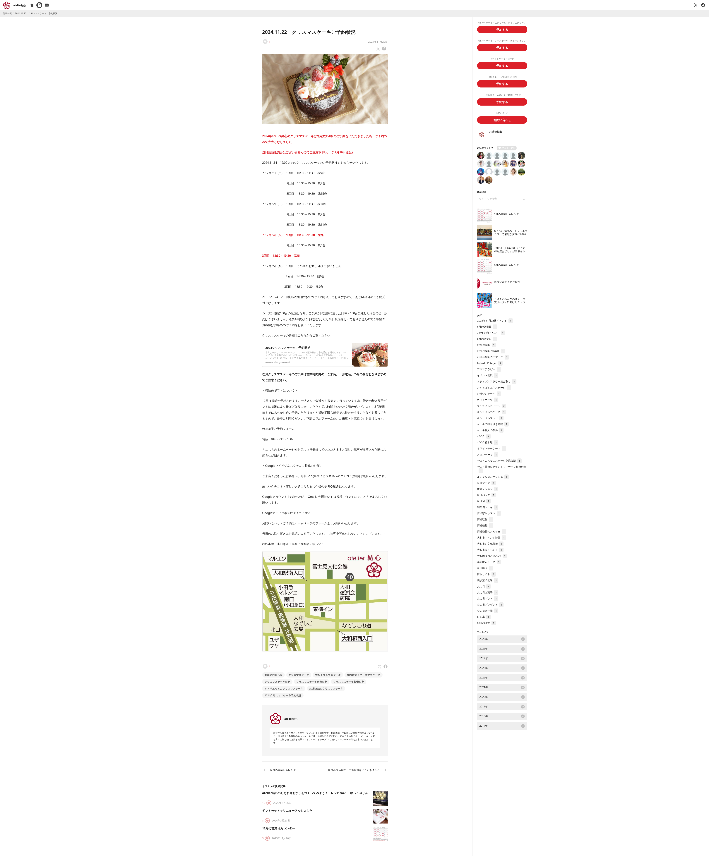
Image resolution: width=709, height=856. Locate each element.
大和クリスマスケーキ (328, 675)
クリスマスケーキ (298, 675)
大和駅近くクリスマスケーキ (363, 675)
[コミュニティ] (47, 5)
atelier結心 (19, 5)
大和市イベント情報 (491, 537)
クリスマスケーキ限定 (277, 681)
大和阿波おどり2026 (491, 556)
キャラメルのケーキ (491, 412)
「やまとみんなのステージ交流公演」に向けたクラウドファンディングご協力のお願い (509, 303)
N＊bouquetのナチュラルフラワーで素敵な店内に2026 (510, 232)
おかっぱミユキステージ (493, 387)
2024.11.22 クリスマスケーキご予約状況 (309, 32)
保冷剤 (483, 501)
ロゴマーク (485, 482)
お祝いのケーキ (488, 393)
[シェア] (703, 5)
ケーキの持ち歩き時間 (492, 424)
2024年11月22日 (378, 41)
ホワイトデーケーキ (491, 448)
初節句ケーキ (487, 507)
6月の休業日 (486, 326)
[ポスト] (696, 5)
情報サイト (485, 574)
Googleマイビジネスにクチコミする (286, 513)
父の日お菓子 (487, 592)
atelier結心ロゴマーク (492, 357)
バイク (483, 436)
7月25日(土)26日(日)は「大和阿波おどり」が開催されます (509, 251)
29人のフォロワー (486, 147)
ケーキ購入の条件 (489, 430)
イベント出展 (487, 375)
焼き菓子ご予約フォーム (278, 429)
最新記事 (481, 191)
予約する (502, 29)
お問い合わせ (502, 120)
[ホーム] (32, 5)
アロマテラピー (488, 369)
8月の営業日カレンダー (507, 265)
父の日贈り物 (487, 610)
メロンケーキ (487, 454)
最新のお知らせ (273, 675)
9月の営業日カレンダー (507, 214)
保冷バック (485, 495)
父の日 (483, 586)
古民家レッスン (488, 513)
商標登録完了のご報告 (507, 282)
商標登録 (484, 525)
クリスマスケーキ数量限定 (348, 681)
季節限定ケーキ (488, 562)
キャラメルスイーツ (491, 406)
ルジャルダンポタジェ (492, 476)
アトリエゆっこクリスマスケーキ (283, 688)
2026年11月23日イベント (494, 320)
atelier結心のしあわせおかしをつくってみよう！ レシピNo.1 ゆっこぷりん (315, 793)
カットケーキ (487, 399)
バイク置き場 (487, 442)
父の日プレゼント (489, 604)
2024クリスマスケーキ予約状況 (282, 695)
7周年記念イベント (490, 332)
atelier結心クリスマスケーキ (326, 688)
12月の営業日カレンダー (284, 770)
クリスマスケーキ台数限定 (311, 681)
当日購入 (484, 568)
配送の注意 (485, 623)
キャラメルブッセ (489, 418)
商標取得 (484, 519)
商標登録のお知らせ (491, 531)
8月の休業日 (486, 339)
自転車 (483, 616)
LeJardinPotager (489, 363)
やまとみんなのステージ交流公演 (498, 460)
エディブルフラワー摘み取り (496, 381)
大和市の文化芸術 (489, 543)
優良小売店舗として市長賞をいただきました (354, 770)
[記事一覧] (39, 5)
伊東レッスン (487, 489)
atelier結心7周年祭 (490, 351)
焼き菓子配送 (487, 580)
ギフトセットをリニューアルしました (287, 811)
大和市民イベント (489, 549)
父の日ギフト (487, 598)
